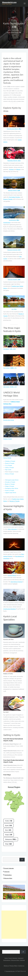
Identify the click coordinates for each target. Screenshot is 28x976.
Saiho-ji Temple (9, 467)
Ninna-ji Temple (9, 474)
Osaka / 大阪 (8, 821)
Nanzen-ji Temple (14, 501)
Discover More (8, 878)
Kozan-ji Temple (9, 490)
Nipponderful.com (9, 2)
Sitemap (22, 960)
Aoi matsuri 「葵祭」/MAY (9, 349)
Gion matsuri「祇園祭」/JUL (10, 368)
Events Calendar (9, 868)
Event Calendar (13, 958)
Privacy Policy (13, 965)
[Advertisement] (14, 925)
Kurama (11, 169)
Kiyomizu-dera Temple (8, 420)
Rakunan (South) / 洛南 (14, 279)
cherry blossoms (12, 529)
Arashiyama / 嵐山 (14, 220)
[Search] (22, 859)
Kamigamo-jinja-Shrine (11, 488)
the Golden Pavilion (14, 197)
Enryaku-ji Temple (10, 482)
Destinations (8, 875)
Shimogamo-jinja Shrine (11, 480)
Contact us (21, 965)
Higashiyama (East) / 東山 (14, 129)
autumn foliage (12, 575)
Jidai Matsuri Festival (16, 581)
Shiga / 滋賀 (8, 844)
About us (6, 965)
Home (6, 958)
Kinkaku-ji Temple (7, 439)
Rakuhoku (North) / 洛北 (14, 160)
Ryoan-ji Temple (7, 199)
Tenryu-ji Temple (7, 458)
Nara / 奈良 (8, 830)
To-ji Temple (8, 465)
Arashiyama (6, 222)
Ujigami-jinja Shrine (10, 492)
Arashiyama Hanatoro (9, 609)
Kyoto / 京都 (8, 825)
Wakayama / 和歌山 (10, 839)
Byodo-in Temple (10, 484)
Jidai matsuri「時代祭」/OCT (10, 387)
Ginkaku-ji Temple (10, 461)
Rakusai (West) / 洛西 (14, 190)
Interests (6, 871)
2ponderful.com (10, 971)
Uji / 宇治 (14, 309)
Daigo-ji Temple (9, 486)
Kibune (18, 169)
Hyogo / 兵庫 (8, 834)
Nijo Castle (8, 469)
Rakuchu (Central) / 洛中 (14, 250)
